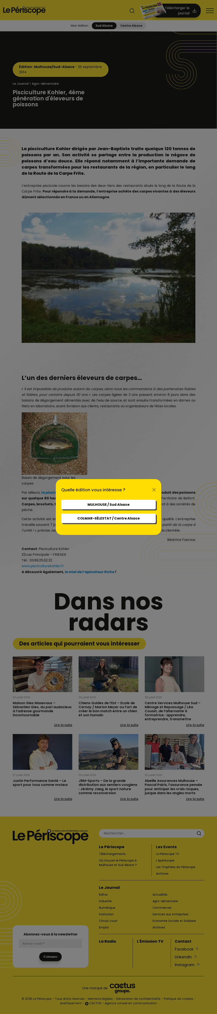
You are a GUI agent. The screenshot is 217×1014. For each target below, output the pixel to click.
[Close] (154, 489)
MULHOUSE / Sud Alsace (108, 504)
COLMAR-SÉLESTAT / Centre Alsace (108, 518)
